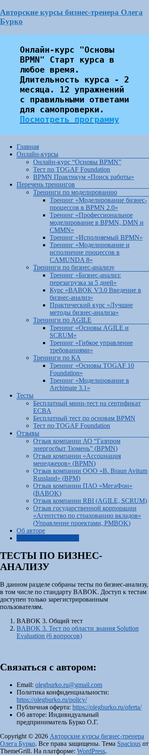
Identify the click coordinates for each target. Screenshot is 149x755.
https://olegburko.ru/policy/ (52, 699)
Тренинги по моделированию (75, 192)
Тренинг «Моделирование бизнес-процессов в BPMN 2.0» (98, 204)
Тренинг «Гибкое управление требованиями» (91, 346)
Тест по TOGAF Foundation (71, 169)
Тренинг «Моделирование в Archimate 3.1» (89, 384)
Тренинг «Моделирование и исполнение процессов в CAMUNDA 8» (90, 252)
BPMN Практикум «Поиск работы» (83, 176)
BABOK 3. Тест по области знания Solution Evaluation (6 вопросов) (78, 632)
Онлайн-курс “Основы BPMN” (77, 161)
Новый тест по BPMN (48, 537)
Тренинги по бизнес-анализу (74, 267)
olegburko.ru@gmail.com (68, 684)
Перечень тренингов (46, 184)
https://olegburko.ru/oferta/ (107, 707)
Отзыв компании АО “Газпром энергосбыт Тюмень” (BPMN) (76, 444)
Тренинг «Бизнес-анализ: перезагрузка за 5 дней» (85, 279)
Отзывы (28, 433)
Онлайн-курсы (37, 154)
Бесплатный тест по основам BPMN (84, 418)
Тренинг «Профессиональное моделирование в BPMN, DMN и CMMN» (97, 222)
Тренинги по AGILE (62, 319)
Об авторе (31, 530)
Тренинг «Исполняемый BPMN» (96, 237)
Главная (28, 146)
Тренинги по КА (57, 357)
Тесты (25, 395)
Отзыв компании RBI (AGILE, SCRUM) (90, 500)
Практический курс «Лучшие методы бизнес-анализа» (91, 308)
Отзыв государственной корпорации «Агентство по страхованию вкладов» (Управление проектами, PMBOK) (87, 516)
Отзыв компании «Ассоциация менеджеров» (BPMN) (77, 459)
